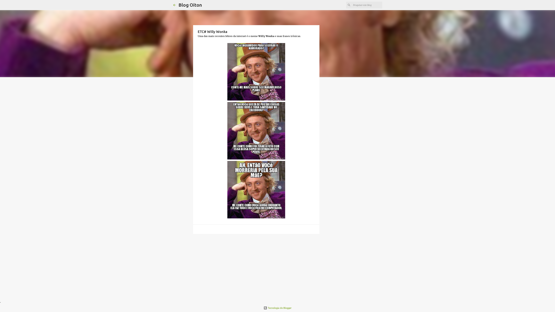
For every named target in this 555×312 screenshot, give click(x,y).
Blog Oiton (190, 5)
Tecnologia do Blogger (279, 308)
